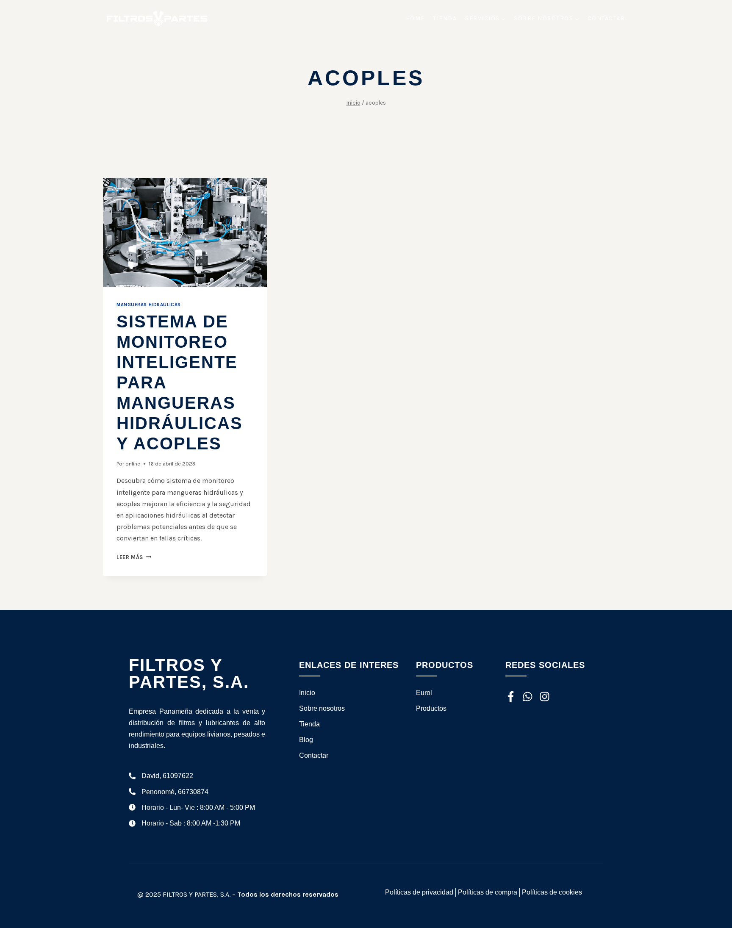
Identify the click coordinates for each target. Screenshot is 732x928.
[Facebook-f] (510, 696)
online (132, 463)
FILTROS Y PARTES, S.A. (189, 673)
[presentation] (185, 232)
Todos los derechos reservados (287, 894)
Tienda (445, 18)
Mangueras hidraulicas (148, 304)
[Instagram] (544, 696)
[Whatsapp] (527, 696)
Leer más (133, 557)
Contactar (606, 18)
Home (415, 18)
